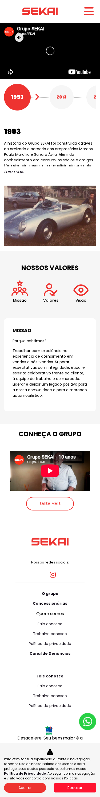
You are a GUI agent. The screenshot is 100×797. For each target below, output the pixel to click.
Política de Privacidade (25, 773)
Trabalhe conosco (50, 633)
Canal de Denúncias (50, 653)
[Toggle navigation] (89, 11)
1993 (17, 97)
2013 (62, 97)
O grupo (50, 593)
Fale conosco (50, 624)
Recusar (74, 787)
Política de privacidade (50, 643)
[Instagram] (50, 572)
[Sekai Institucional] (40, 11)
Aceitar (25, 787)
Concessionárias (50, 603)
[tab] (19, 297)
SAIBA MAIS (50, 503)
